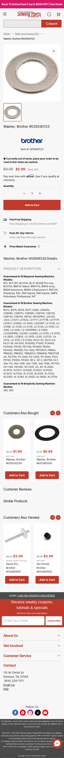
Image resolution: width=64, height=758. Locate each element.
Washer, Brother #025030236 (16, 461)
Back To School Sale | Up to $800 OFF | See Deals (32, 4)
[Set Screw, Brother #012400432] (47, 554)
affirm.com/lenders (44, 736)
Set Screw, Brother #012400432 (44, 567)
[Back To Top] (58, 752)
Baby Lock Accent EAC (27, 33)
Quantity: (8, 185)
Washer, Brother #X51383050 (46, 461)
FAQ (6, 689)
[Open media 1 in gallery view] (53, 51)
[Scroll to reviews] (32, 133)
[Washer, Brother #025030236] (16, 450)
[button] (5, 14)
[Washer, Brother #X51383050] (47, 450)
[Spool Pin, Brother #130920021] (16, 554)
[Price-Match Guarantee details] (38, 246)
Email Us (9, 685)
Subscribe (53, 620)
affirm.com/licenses (10, 747)
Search (53, 23)
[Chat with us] (49, 14)
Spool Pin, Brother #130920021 (13, 567)
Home (6, 33)
